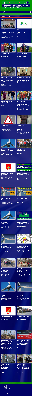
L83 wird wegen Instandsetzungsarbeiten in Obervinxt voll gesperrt (7, 127)
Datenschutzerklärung (7, 386)
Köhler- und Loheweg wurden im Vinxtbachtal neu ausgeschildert (22, 55)
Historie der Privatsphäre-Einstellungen (8, 391)
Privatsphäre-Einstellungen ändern (8, 389)
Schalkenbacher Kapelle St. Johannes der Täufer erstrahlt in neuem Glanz (23, 79)
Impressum (5, 385)
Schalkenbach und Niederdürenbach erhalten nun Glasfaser (7, 55)
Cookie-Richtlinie (6, 387)
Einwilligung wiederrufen (8, 393)
